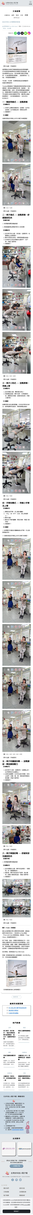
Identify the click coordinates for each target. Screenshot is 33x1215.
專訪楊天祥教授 (13, 1010)
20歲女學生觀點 (13, 1013)
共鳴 (26, 15)
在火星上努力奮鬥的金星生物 (17, 1008)
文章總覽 (6, 1192)
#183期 (9, 28)
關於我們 (6, 1188)
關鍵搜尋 (22, 1195)
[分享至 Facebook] (18, 33)
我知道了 (16, 1211)
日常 (21, 15)
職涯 (17, 15)
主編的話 (7, 15)
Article (16, 17)
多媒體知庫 (22, 1192)
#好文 (4, 28)
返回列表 (15, 997)
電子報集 (6, 1195)
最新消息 (22, 1188)
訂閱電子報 (16, 1166)
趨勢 (13, 15)
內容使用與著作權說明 (18, 1129)
